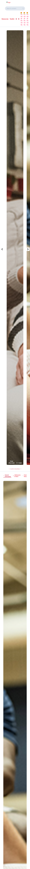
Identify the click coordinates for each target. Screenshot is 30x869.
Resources (5, 19)
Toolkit (12, 19)
